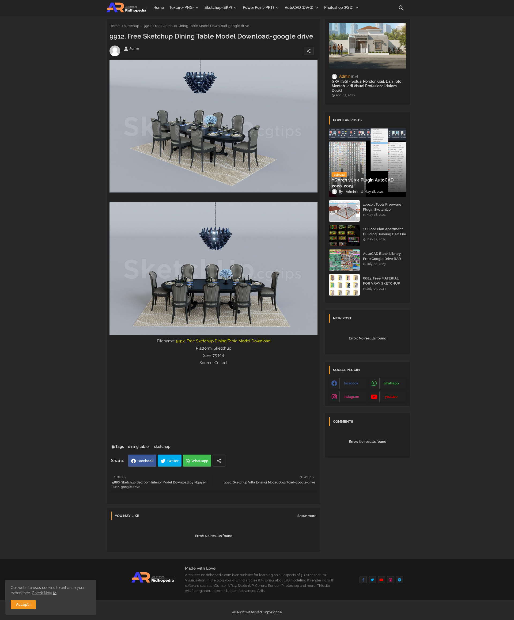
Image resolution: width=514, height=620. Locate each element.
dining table (138, 446)
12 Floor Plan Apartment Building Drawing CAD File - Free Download (384, 234)
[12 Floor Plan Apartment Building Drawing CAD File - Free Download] (344, 235)
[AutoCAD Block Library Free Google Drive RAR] (344, 260)
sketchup (131, 26)
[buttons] (363, 579)
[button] (401, 8)
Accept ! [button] (23, 604)
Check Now (42, 593)
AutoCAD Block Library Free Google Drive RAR (382, 256)
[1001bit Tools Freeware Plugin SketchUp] (344, 211)
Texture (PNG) (181, 7)
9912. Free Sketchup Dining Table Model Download (223, 341)
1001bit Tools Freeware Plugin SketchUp (382, 206)
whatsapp (391, 383)
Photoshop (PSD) (338, 7)
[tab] (159, 7)
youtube (391, 397)
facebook (351, 383)
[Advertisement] (213, 403)
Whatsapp (199, 461)
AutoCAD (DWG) (299, 7)
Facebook (145, 461)
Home (158, 7)
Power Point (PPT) (258, 7)
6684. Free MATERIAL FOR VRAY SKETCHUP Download (381, 283)
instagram (351, 397)
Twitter (173, 461)
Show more (306, 516)
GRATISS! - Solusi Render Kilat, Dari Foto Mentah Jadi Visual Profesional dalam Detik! (366, 86)
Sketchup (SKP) (218, 7)
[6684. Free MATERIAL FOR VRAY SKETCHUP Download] (344, 285)
